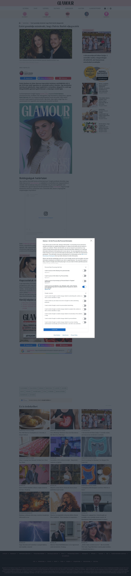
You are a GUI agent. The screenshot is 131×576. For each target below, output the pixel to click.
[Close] (91, 241)
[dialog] (65, 288)
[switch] (84, 271)
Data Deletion (57, 335)
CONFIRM (54, 329)
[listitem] (65, 267)
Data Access (65, 335)
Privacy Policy (74, 335)
